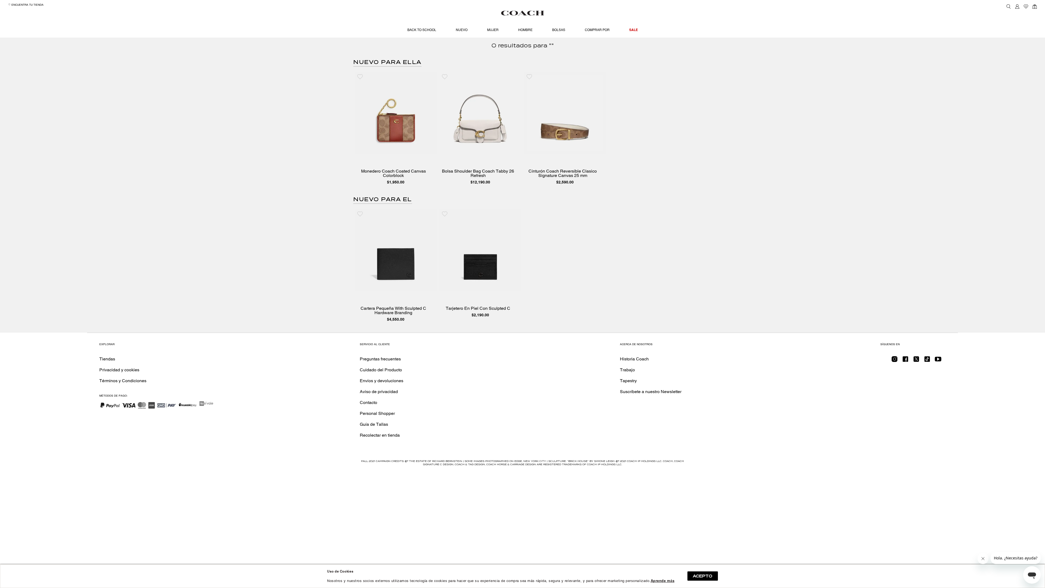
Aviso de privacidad (379, 391)
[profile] (1017, 6)
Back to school (421, 30)
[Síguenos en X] (916, 360)
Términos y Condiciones (122, 380)
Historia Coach (634, 359)
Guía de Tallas (374, 424)
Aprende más (663, 581)
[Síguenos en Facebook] (905, 360)
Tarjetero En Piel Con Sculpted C (478, 308)
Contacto (368, 402)
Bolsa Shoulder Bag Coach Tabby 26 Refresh (478, 173)
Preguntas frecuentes (380, 359)
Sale (633, 30)
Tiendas (107, 359)
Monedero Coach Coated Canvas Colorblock (393, 173)
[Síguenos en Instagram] (894, 360)
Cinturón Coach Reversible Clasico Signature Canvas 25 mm (562, 173)
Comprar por (597, 30)
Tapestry (628, 380)
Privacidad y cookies (119, 369)
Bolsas (558, 30)
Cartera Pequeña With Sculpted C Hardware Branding (393, 310)
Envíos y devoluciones (381, 380)
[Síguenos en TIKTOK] (927, 360)
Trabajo (627, 369)
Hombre (525, 30)
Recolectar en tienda (380, 435)
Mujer (493, 30)
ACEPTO (702, 576)
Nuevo (462, 30)
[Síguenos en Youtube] (938, 360)
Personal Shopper (377, 413)
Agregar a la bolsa (399, 148)
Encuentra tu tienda (27, 5)
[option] (395, 129)
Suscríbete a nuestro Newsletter (650, 391)
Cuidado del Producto (381, 369)
